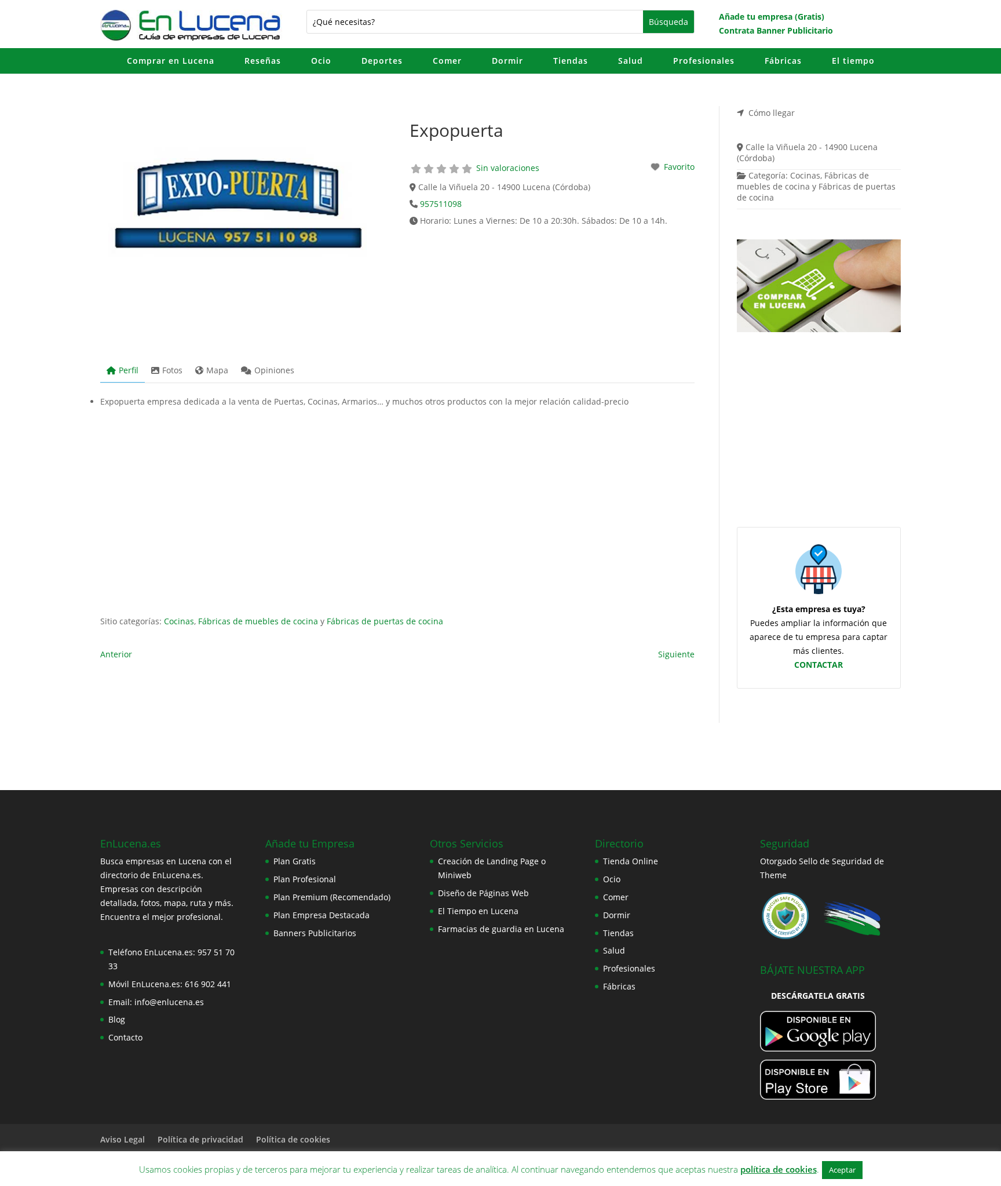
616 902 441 (208, 983)
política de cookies (778, 1169)
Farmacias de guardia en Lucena (501, 928)
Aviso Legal (122, 1139)
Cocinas (179, 621)
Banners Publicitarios (314, 932)
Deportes (382, 60)
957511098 (441, 203)
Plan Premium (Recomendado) (331, 897)
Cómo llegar (771, 112)
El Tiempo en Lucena (478, 910)
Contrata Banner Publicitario (776, 30)
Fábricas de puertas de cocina (385, 621)
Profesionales (704, 60)
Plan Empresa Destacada (321, 915)
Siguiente (676, 654)
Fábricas (783, 60)
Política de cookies (293, 1139)
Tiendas (570, 60)
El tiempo (853, 60)
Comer (447, 60)
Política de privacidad (200, 1139)
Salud (630, 60)
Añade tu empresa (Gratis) (771, 16)
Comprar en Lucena (170, 60)
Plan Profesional (304, 879)
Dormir (507, 60)
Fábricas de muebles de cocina (258, 621)
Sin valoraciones (507, 167)
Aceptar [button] (842, 1170)
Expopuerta (456, 130)
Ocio (321, 60)
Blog (116, 1019)
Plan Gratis (294, 861)
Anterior (116, 654)
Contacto (125, 1037)
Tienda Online (630, 861)
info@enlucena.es (169, 1001)
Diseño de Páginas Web (483, 892)
